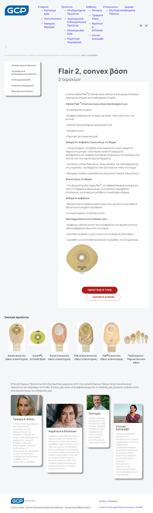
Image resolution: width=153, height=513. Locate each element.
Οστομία (97, 10)
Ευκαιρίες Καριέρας (49, 25)
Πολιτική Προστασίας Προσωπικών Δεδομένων (44, 507)
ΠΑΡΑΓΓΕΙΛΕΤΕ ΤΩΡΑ (100, 290)
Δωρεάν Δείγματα (130, 8)
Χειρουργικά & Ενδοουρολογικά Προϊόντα (76, 22)
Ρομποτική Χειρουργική (74, 40)
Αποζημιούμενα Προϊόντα (76, 12)
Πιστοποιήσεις (52, 18)
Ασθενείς (91, 7)
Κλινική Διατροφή (97, 37)
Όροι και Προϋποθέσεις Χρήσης (78, 507)
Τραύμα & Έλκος (97, 17)
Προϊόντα (66, 7)
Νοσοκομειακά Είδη (21, 79)
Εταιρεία (43, 7)
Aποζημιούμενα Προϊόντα (24, 65)
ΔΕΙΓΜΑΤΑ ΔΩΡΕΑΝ (103, 297)
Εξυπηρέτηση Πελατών (117, 12)
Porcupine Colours (116, 507)
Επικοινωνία (110, 7)
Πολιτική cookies (17, 507)
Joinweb (138, 507)
